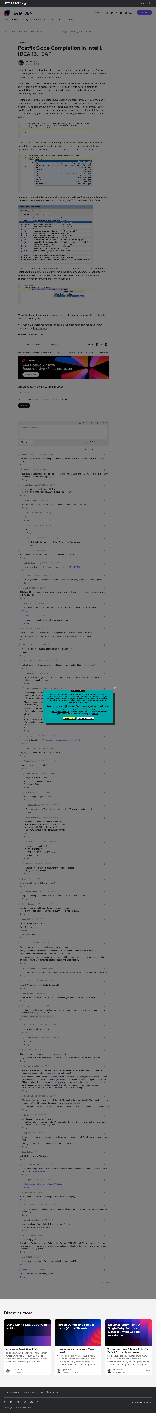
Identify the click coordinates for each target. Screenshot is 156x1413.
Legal (40, 1392)
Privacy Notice (72, 710)
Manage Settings (85, 718)
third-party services (60, 712)
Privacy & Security (12, 1392)
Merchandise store (142, 1403)
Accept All (68, 718)
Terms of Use (91, 710)
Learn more (82, 702)
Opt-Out (95, 714)
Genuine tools (52, 1392)
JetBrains (25, 1407)
